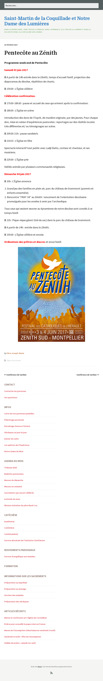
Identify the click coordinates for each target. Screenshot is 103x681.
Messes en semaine (13, 486)
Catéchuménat (11, 534)
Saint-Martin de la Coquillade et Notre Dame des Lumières (47, 21)
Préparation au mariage (15, 589)
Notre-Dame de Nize (13, 451)
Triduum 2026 (10, 467)
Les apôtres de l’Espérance (16, 445)
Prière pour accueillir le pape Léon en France (24, 624)
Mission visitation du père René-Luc (20, 505)
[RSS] (51, 673)
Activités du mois (12, 499)
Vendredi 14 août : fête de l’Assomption (22, 636)
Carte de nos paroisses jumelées (19, 413)
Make (40, 667)
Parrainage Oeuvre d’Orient (17, 426)
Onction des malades (14, 595)
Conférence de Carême (16, 375)
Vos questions (10, 397)
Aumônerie (9, 521)
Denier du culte (11, 439)
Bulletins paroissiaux (14, 474)
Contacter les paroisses (15, 391)
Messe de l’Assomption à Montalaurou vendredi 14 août (29, 630)
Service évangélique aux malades (19, 556)
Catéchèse (9, 528)
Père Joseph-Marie (15, 353)
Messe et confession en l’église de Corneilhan (25, 618)
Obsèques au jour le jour (15, 432)
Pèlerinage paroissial (14, 420)
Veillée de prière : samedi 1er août (20, 643)
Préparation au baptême (15, 582)
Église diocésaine (14, 360)
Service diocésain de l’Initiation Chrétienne (24, 540)
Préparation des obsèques (16, 601)
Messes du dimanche (13, 480)
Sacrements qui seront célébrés (19, 493)
